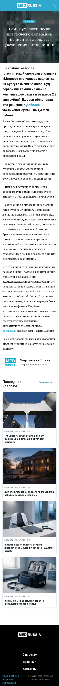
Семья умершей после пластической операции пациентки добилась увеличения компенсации (29, 36)
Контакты (29, 669)
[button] (54, 6)
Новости (29, 21)
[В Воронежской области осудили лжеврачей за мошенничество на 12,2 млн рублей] (29, 519)
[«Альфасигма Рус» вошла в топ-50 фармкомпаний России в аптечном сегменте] (29, 410)
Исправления (9, 682)
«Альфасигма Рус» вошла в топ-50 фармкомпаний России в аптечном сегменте (24, 438)
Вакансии (29, 661)
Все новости (48, 382)
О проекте (29, 654)
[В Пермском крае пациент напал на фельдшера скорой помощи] (29, 575)
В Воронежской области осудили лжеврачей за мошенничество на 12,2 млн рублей (28, 547)
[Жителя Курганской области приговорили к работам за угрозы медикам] (29, 466)
